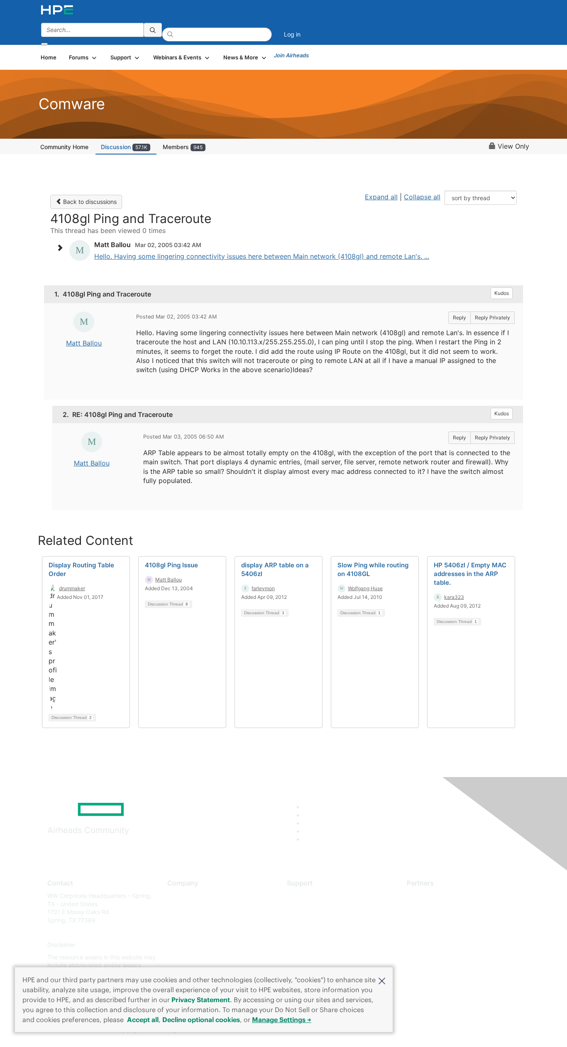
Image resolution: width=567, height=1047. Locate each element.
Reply (459, 317)
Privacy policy (186, 945)
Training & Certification (317, 920)
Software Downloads (315, 932)
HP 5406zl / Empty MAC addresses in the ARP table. (470, 573)
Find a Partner (426, 895)
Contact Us (182, 920)
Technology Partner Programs (447, 932)
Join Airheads (291, 55)
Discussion (124, 146)
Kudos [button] (501, 293)
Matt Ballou (84, 343)
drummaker (72, 588)
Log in (292, 34)
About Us (179, 895)
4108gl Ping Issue (171, 565)
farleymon (263, 588)
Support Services (310, 895)
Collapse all (422, 197)
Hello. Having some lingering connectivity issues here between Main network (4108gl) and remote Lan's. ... (261, 256)
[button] (382, 980)
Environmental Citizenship (202, 932)
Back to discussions (89, 201)
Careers (177, 908)
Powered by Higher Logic (403, 1030)
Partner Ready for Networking (447, 920)
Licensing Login (308, 945)
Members (183, 146)
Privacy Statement (200, 1000)
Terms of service (189, 957)
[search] (153, 30)
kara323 (454, 597)
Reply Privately (492, 317)
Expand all (381, 197)
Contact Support (309, 908)
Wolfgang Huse (365, 588)
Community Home (64, 146)
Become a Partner (431, 908)
